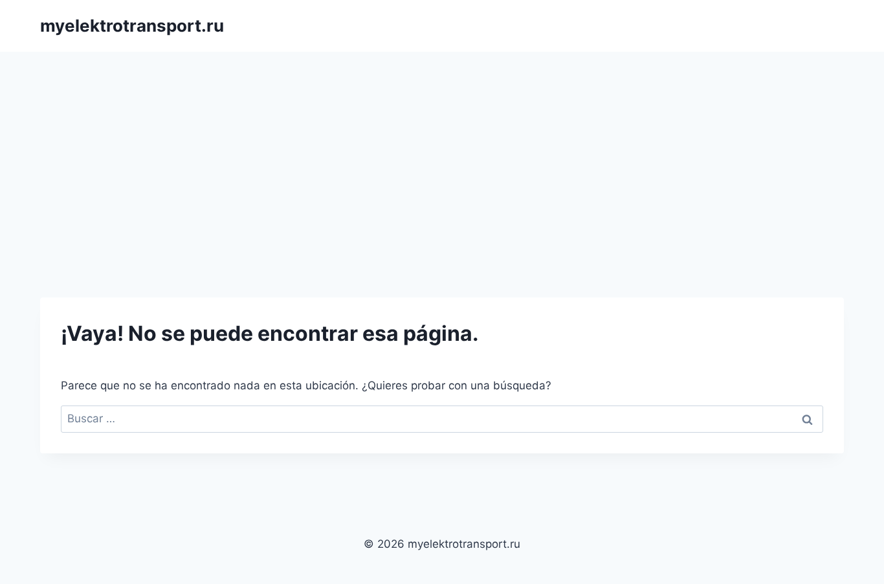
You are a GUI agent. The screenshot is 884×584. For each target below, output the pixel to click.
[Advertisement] (442, 148)
